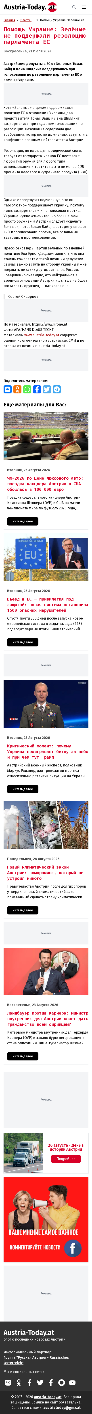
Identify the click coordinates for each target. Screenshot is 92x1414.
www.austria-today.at (41, 335)
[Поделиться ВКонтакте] (8, 389)
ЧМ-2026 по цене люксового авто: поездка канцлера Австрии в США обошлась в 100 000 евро (43, 417)
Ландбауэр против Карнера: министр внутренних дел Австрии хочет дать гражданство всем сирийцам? (43, 952)
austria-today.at (48, 1397)
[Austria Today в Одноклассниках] (18, 1382)
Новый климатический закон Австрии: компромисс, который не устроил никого (41, 805)
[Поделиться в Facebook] (37, 389)
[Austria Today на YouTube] (72, 1382)
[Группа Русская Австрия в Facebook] (51, 1382)
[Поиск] (74, 7)
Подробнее (65, 1159)
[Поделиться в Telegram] (57, 389)
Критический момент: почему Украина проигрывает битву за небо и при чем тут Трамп (42, 684)
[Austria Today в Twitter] (40, 1382)
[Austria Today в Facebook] (29, 1382)
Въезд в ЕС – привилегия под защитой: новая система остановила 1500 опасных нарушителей (44, 538)
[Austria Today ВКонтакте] (8, 1382)
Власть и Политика (27, 20)
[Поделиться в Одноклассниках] (17, 389)
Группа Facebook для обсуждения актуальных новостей (43, 1182)
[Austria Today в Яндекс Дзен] (61, 1382)
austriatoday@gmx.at (62, 1407)
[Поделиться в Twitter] (47, 389)
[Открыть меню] (83, 7)
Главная (9, 20)
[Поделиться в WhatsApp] (27, 389)
